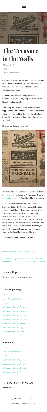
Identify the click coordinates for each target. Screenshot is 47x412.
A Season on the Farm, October (15, 315)
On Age (5, 295)
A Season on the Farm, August (14, 323)
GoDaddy (31, 403)
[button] (24, 7)
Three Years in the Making (13, 299)
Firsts (5, 303)
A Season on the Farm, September (16, 319)
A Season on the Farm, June (13, 332)
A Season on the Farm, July (13, 327)
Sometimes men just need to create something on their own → (35, 261)
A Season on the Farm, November (15, 311)
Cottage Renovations (16, 252)
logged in (15, 277)
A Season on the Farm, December (15, 307)
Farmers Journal (29, 252)
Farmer (5, 68)
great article (10, 198)
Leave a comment (10, 72)
